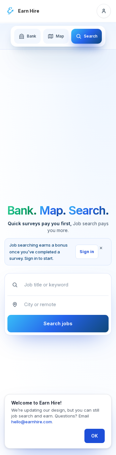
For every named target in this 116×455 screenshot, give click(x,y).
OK (94, 435)
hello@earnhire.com (31, 421)
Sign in (87, 251)
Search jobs (58, 323)
